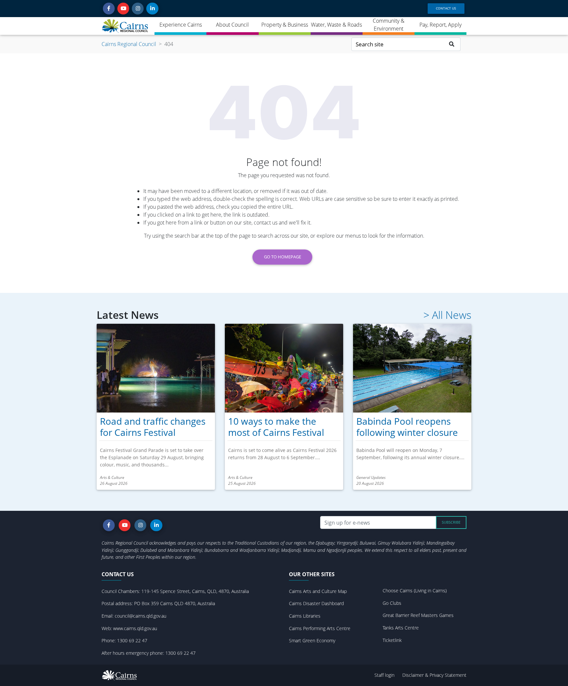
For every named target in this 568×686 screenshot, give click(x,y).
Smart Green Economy (312, 640)
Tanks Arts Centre (401, 628)
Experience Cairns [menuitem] (180, 24)
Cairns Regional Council (129, 44)
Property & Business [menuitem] (284, 24)
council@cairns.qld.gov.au (140, 616)
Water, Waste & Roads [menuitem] (336, 24)
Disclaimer (413, 675)
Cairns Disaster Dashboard (316, 603)
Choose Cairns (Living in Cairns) (415, 590)
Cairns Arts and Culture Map (318, 591)
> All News (447, 315)
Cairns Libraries (304, 616)
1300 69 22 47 (132, 640)
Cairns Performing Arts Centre (319, 628)
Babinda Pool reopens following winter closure (407, 426)
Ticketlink (392, 640)
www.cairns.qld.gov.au (135, 628)
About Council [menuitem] (232, 24)
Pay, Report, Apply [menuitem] (440, 24)
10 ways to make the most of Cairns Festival (276, 426)
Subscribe (451, 522)
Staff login (384, 675)
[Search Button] (452, 44)
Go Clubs (392, 603)
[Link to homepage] (125, 26)
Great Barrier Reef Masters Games (418, 615)
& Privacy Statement (445, 675)
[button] (109, 8)
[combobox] (397, 44)
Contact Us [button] (446, 8)
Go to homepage (282, 257)
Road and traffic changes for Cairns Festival (152, 426)
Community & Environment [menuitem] (388, 24)
